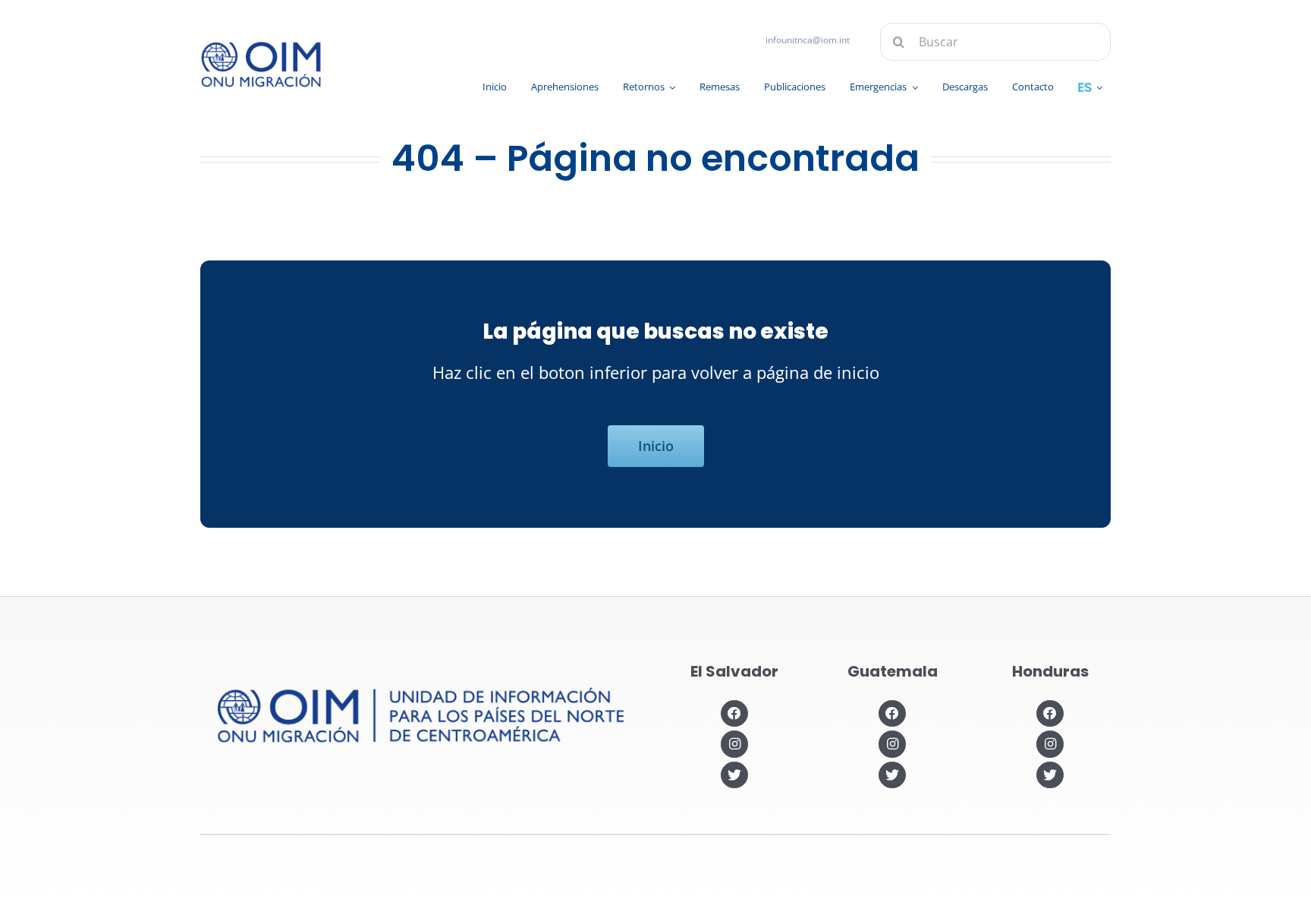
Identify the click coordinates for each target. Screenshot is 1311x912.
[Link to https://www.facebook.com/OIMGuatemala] (892, 713)
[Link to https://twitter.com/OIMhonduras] (1049, 775)
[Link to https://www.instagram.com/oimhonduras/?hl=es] (1049, 744)
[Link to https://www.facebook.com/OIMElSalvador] (734, 713)
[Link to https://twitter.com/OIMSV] (734, 775)
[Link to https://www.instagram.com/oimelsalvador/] (734, 744)
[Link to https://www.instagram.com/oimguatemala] (892, 744)
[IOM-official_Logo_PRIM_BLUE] (261, 47)
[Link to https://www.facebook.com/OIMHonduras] (1049, 713)
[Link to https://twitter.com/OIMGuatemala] (892, 775)
